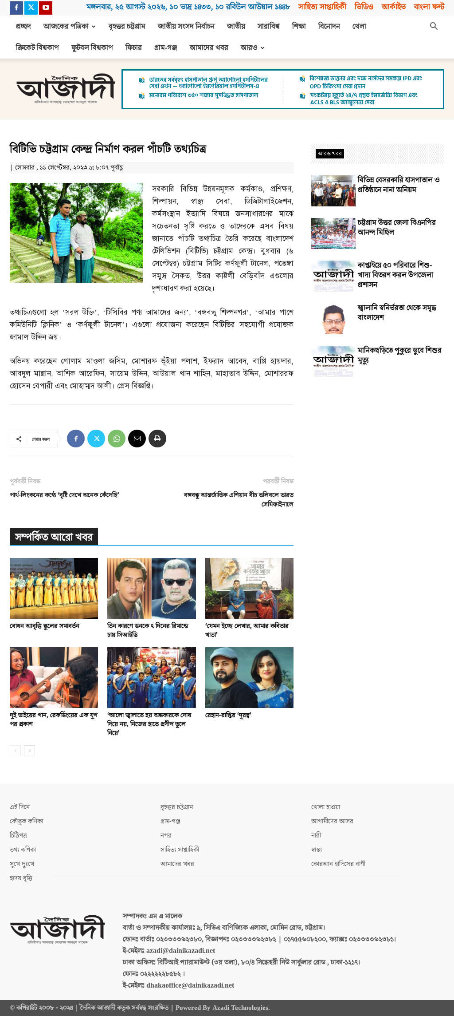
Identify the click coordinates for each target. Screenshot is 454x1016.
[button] (433, 27)
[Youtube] (45, 8)
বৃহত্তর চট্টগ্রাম (127, 26)
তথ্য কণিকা (23, 849)
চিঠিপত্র (18, 835)
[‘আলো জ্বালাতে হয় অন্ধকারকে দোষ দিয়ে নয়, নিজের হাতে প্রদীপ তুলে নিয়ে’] (151, 677)
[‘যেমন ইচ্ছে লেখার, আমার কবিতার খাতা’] (249, 588)
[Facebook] (16, 8)
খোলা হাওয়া (325, 807)
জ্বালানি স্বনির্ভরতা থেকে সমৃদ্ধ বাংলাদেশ (397, 313)
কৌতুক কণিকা (26, 821)
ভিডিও (364, 6)
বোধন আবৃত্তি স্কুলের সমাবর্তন (44, 626)
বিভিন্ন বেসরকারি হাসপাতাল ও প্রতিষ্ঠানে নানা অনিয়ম (399, 185)
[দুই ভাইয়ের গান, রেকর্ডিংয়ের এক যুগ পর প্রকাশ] (54, 677)
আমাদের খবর (209, 48)
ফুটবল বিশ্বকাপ (92, 48)
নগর (166, 835)
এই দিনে (20, 807)
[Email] (137, 438)
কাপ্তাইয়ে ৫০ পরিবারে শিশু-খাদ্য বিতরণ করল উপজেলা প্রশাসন (395, 275)
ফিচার (133, 48)
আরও (249, 48)
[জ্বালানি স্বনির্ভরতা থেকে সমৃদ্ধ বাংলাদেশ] (333, 318)
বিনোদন (329, 26)
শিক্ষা (299, 26)
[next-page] (29, 750)
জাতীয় (236, 26)
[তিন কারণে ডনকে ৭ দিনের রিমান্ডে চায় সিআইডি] (151, 588)
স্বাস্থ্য (316, 849)
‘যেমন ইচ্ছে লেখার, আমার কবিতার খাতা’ (247, 630)
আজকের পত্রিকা (66, 26)
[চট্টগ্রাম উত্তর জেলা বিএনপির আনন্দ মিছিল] (333, 233)
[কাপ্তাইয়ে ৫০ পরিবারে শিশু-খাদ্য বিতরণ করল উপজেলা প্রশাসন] (333, 276)
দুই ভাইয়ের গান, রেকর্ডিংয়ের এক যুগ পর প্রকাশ (54, 720)
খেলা (359, 26)
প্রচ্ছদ (23, 26)
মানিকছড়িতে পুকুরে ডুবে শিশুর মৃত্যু (400, 355)
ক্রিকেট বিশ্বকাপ (37, 48)
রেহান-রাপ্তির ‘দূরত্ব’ (228, 715)
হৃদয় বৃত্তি (21, 878)
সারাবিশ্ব (269, 26)
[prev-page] (15, 750)
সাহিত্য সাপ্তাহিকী (322, 6)
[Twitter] (31, 8)
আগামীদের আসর (332, 821)
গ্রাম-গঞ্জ (165, 48)
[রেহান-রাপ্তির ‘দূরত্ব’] (249, 677)
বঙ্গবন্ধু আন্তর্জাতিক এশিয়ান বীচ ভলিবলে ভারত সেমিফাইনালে (239, 499)
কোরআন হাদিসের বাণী (338, 864)
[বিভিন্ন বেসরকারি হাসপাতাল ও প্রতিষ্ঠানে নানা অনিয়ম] (333, 190)
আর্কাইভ (394, 6)
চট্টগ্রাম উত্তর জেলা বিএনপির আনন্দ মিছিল (397, 227)
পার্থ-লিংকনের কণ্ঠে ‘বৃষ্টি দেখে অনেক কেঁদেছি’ (64, 495)
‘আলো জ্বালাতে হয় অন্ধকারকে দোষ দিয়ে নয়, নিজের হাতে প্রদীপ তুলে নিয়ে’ (149, 724)
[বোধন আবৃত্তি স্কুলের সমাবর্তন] (54, 588)
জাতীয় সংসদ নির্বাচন (186, 26)
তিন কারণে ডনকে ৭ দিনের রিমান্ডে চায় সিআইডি (147, 630)
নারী (316, 835)
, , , (188, 6)
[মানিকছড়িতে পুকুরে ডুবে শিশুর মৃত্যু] (333, 361)
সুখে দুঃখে (22, 864)
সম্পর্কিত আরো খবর (54, 537)
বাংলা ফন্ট (429, 6)
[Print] (157, 438)
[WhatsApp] (116, 438)
